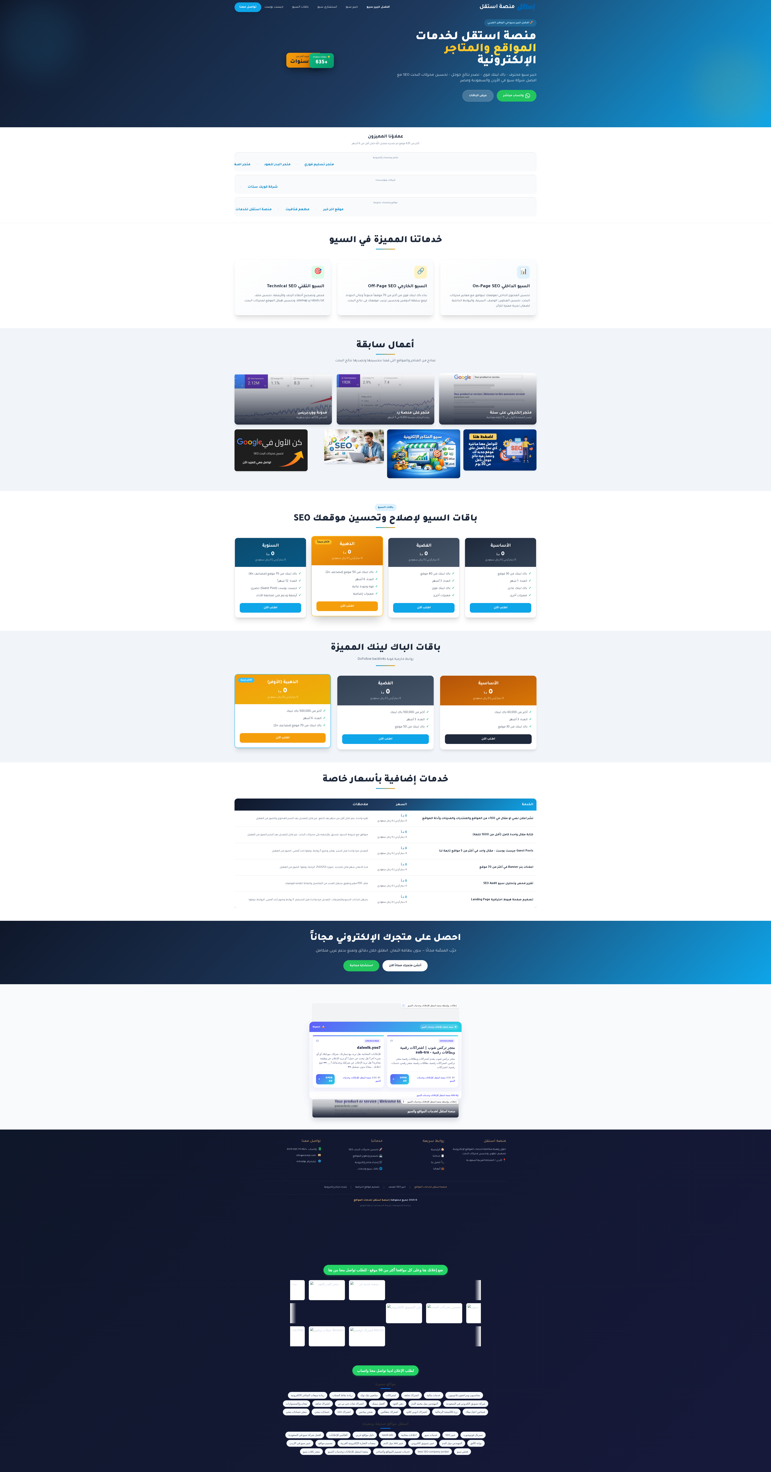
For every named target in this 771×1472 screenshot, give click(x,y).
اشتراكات (391, 1395)
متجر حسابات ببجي (296, 1412)
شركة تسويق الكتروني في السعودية (465, 1403)
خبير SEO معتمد (397, 1187)
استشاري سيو (327, 7)
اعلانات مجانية (409, 1435)
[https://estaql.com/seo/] (385, 1012)
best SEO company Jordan (433, 1451)
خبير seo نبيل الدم (393, 1443)
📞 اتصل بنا (437, 1162)
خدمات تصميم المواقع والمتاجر (393, 1451)
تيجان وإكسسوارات (296, 1403)
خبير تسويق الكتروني (422, 1443)
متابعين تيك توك (369, 1395)
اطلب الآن (500, 607)
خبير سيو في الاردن (300, 1443)
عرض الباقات (478, 95)
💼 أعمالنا (438, 1169)
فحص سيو (462, 1451)
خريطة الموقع (366, 1206)
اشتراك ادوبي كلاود (416, 1412)
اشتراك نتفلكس (389, 1412)
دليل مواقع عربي (365, 1435)
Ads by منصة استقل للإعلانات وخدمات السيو (437, 1095)
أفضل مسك (378, 1403)
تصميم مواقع (325, 1443)
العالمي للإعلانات (338, 1435)
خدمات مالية (433, 1395)
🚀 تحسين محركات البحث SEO (365, 1149)
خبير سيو (352, 7)
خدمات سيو (431, 1435)
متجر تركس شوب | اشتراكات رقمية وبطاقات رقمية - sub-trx (427, 1049)
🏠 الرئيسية (437, 1149)
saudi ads (387, 1435)
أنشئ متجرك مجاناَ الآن (405, 965)
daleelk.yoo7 (369, 1047)
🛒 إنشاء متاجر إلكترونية (368, 1162)
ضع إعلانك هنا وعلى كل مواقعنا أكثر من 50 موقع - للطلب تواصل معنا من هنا (385, 1269)
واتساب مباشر (513, 95)
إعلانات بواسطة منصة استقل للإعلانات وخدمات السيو (432, 1005)
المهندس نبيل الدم (452, 1443)
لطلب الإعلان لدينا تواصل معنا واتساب (385, 1370)
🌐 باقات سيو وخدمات (370, 1169)
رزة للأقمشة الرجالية (446, 1412)
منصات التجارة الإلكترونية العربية (358, 1443)
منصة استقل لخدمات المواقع (430, 1187)
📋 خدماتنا (438, 1156)
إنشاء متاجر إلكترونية (335, 1187)
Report (316, 1026)
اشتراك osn (344, 1412)
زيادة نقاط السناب (342, 1395)
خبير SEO (450, 1435)
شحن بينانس (366, 1412)
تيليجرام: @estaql (306, 1161)
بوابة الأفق (476, 1443)
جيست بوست (273, 7)
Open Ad (400, 1079)
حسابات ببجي (322, 1412)
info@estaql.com (306, 1155)
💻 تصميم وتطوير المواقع (367, 1156)
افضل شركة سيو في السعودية (304, 1435)
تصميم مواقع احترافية (367, 1187)
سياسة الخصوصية (402, 1206)
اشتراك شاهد (411, 1395)
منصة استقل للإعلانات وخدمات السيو (348, 1451)
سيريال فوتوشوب (473, 1435)
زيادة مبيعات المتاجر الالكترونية (307, 1395)
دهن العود (398, 1403)
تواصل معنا (247, 7)
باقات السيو (300, 7)
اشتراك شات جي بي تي (351, 1403)
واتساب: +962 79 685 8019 (302, 1149)
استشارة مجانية (361, 965)
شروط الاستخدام (383, 1206)
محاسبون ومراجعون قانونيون (464, 1395)
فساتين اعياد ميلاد (475, 1412)
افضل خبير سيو (378, 7)
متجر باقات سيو (311, 1451)
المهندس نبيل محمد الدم (424, 1403)
